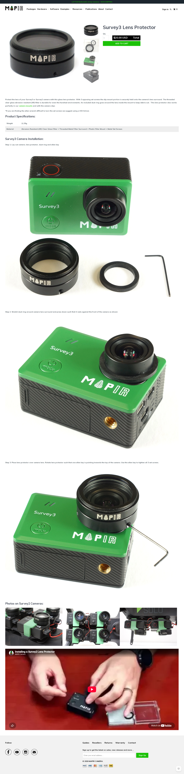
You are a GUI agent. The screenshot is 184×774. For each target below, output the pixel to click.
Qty (104, 34)
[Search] (170, 7)
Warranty (120, 742)
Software (54, 9)
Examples (65, 9)
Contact (109, 9)
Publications (91, 9)
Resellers (97, 742)
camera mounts (25, 106)
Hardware (42, 9)
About (101, 9)
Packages (31, 9)
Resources (78, 9)
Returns (108, 742)
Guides (85, 742)
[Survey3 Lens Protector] (42, 53)
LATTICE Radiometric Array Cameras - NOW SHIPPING (92, 2)
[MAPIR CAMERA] (14, 8)
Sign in (165, 8)
